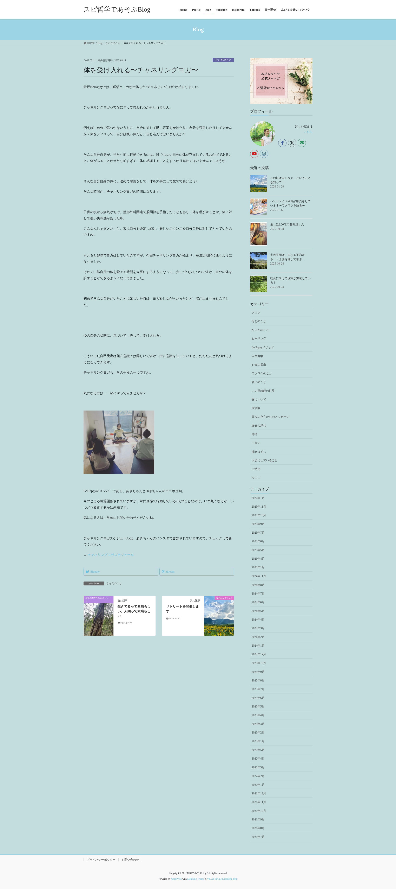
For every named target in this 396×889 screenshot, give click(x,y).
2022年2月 (258, 776)
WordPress (176, 878)
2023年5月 (258, 706)
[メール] (302, 143)
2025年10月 (259, 515)
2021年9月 (258, 819)
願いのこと (259, 382)
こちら (308, 131)
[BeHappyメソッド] (219, 607)
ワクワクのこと (262, 373)
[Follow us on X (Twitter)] (292, 143)
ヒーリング (259, 338)
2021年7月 (258, 836)
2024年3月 (258, 628)
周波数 (256, 408)
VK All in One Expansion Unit (222, 878)
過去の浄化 (259, 425)
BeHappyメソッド (263, 347)
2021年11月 (259, 802)
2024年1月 (258, 645)
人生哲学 (257, 356)
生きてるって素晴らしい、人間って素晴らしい (134, 611)
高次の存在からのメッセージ (270, 416)
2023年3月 (258, 723)
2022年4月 (258, 758)
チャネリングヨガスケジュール (111, 555)
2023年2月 (258, 732)
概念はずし (259, 451)
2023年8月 (258, 680)
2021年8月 (258, 828)
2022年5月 (258, 749)
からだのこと (223, 60)
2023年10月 (259, 663)
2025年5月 (258, 550)
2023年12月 (259, 654)
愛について (259, 399)
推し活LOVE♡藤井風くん (287, 224)
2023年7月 (258, 689)
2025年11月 (259, 506)
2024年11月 (259, 576)
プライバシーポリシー (101, 859)
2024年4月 (258, 619)
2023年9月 (258, 671)
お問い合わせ (130, 859)
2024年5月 (258, 610)
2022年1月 (258, 784)
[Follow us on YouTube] (254, 154)
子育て (256, 443)
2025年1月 (258, 567)
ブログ (256, 312)
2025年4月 (258, 558)
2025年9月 (258, 524)
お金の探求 (259, 364)
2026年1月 (258, 498)
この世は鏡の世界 (263, 390)
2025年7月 (258, 532)
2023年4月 (258, 715)
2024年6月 (258, 602)
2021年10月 (259, 810)
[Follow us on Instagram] (264, 154)
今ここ (256, 477)
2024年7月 (258, 593)
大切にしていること (265, 460)
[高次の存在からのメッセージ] (98, 615)
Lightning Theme (195, 878)
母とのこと (259, 321)
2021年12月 (259, 793)
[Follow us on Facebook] (282, 143)
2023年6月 (258, 697)
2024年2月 (258, 637)
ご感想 (256, 469)
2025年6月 (258, 541)
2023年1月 (258, 741)
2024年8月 (258, 584)
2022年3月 (258, 767)
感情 (254, 434)
